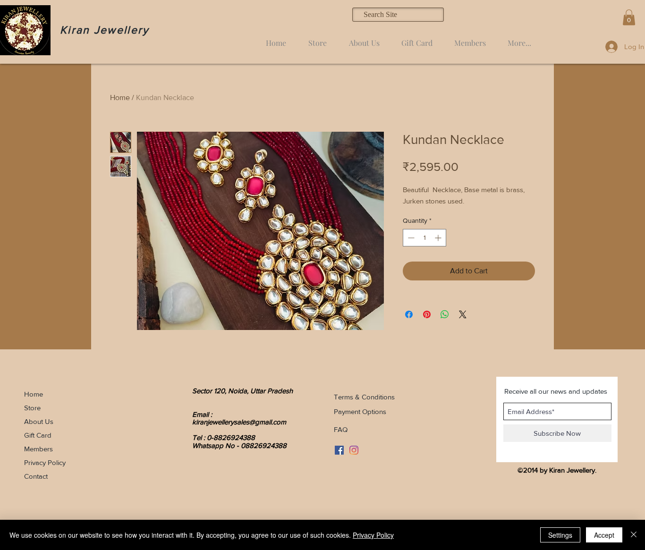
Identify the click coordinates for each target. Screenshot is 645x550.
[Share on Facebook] (409, 314)
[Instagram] (353, 450)
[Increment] (439, 237)
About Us (38, 421)
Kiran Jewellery (104, 29)
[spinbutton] (424, 237)
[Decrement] (410, 237)
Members (38, 449)
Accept (604, 535)
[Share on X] (462, 314)
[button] (629, 17)
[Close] (633, 534)
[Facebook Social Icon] (339, 450)
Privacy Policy (45, 462)
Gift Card (37, 435)
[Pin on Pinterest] (427, 314)
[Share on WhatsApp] (444, 314)
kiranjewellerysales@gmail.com (239, 422)
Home (120, 97)
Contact (36, 476)
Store (32, 408)
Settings (560, 535)
